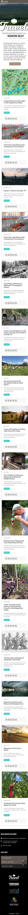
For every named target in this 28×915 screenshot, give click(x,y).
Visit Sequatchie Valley (15, 63)
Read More (7, 112)
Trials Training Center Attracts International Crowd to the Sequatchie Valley (13, 607)
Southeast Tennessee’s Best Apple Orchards (14, 804)
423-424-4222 (7, 845)
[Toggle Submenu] (24, 862)
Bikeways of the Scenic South (12, 749)
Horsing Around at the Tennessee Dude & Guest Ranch (13, 383)
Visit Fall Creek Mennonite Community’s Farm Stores (14, 146)
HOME (6, 2)
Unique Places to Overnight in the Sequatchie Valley (14, 102)
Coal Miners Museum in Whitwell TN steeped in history (13, 285)
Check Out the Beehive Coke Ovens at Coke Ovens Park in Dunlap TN (15, 332)
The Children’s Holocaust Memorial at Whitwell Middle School (13, 477)
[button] (2, 1)
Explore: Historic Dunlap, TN (15, 191)
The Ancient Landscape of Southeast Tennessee (14, 659)
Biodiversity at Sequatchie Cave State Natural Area (14, 542)
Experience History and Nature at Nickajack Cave (13, 703)
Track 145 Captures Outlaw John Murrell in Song (14, 430)
